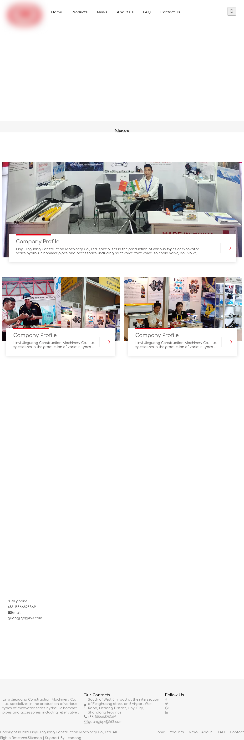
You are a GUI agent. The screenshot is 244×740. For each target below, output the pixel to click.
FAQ (221, 732)
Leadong (73, 738)
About (206, 732)
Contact (237, 732)
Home (160, 732)
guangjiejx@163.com (25, 618)
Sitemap (35, 738)
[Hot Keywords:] (232, 11)
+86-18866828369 (22, 607)
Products (176, 732)
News (193, 732)
